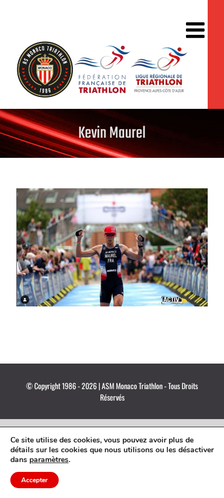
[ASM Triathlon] (44, 69)
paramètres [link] (49, 459)
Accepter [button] (34, 480)
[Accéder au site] (101, 69)
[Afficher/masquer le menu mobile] (197, 30)
